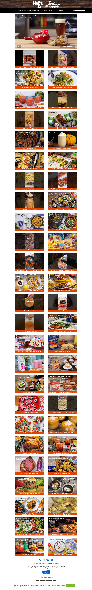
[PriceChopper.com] (46, 4)
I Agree (70, 585)
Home (19, 10)
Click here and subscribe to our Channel (46, 563)
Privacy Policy (43, 577)
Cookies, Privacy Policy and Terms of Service (54, 585)
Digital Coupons (59, 10)
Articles (29, 10)
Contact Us (50, 577)
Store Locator (43, 10)
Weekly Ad (51, 10)
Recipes (24, 10)
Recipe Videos (35, 10)
